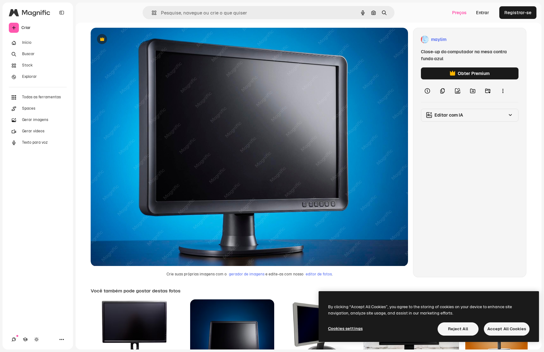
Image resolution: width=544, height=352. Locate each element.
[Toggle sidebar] (62, 13)
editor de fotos (319, 274)
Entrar (482, 12)
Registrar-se (517, 12)
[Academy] (25, 339)
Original (131, 40)
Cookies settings (345, 328)
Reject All (458, 329)
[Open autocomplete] (151, 12)
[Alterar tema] (36, 339)
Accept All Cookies (506, 329)
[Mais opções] (502, 90)
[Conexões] (14, 339)
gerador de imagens (246, 274)
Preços (459, 12)
